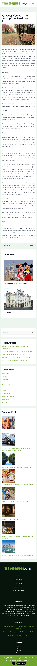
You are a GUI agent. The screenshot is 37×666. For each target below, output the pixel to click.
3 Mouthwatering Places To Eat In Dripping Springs (17, 484)
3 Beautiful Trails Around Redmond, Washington (16, 467)
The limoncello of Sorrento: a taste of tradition (16, 357)
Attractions (5, 373)
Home (18, 646)
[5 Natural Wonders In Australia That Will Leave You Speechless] (8, 527)
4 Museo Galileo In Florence (10, 519)
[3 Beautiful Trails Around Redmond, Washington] (8, 458)
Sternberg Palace (11, 312)
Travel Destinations (8, 396)
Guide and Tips (6, 385)
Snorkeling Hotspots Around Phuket (13, 354)
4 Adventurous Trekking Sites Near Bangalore (16, 502)
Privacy (18, 653)
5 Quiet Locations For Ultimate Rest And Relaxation (17, 555)
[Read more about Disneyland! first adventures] (18, 270)
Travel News (5, 399)
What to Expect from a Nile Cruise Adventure (15, 360)
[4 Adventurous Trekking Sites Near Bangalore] (8, 493)
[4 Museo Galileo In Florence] (8, 510)
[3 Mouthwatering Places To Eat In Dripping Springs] (8, 476)
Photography (6, 393)
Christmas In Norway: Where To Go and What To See (18, 351)
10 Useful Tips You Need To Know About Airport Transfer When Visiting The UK (16, 449)
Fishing (4, 382)
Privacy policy (21, 663)
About (18, 648)
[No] (35, 660)
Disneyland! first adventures (15, 284)
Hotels (4, 391)
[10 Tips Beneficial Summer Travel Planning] (8, 422)
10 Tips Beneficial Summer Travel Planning (14, 431)
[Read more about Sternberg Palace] (18, 299)
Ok (14, 663)
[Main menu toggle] (33, 3)
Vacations (5, 402)
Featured (5, 379)
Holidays (4, 388)
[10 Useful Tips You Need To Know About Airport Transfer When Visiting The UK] (8, 439)
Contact (18, 650)
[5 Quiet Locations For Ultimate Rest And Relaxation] (8, 546)
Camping (5, 376)
